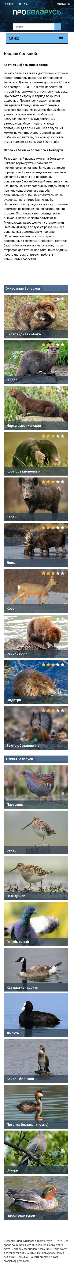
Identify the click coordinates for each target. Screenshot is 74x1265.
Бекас (11, 850)
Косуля (12, 608)
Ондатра (14, 700)
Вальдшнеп (16, 896)
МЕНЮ (14, 39)
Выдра (12, 380)
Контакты (63, 4)
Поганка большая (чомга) (27, 1125)
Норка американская (24, 426)
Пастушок (15, 805)
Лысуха (13, 1033)
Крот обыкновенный (23, 471)
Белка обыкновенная (24, 746)
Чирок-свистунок (21, 1216)
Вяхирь (12, 1170)
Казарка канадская (22, 987)
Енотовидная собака (24, 334)
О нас (23, 4)
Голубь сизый (18, 942)
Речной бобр (17, 654)
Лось (11, 563)
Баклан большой (20, 1079)
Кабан (12, 517)
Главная (9, 4)
